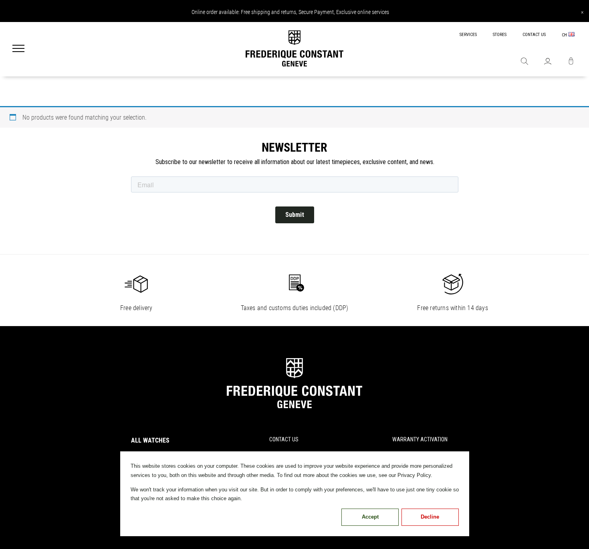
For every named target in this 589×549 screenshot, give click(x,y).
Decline (430, 517)
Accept (370, 517)
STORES (499, 34)
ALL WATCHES (150, 440)
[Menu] (18, 49)
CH (565, 35)
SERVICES (468, 34)
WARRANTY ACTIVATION (420, 439)
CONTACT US (534, 34)
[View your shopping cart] (571, 62)
